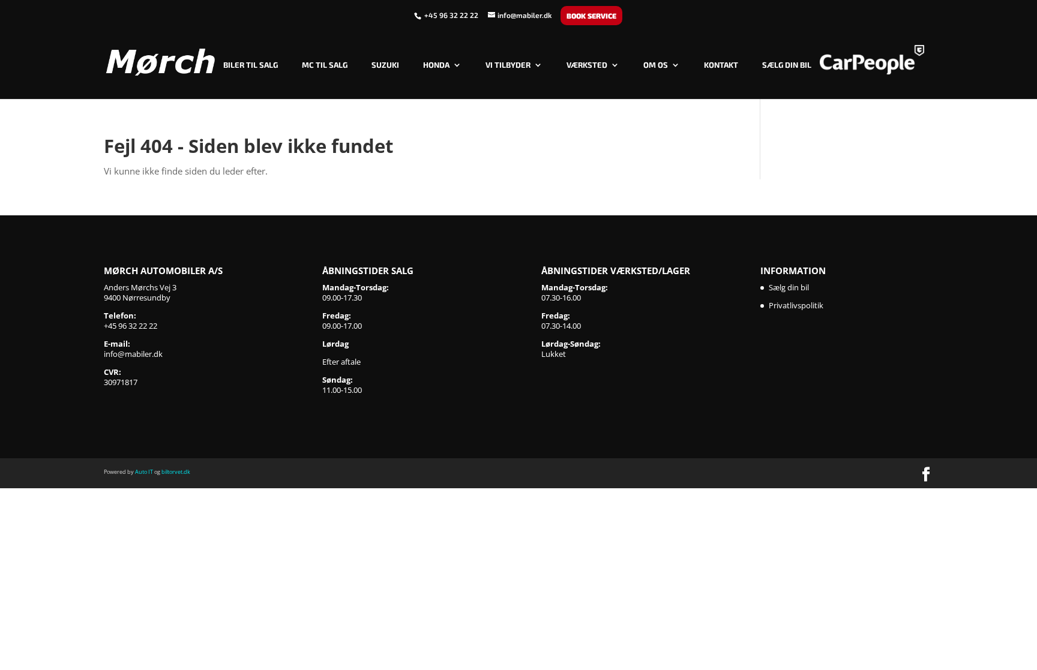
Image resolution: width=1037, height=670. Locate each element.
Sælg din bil (786, 65)
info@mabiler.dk (133, 353)
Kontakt (721, 65)
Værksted (587, 65)
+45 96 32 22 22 (452, 15)
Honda (436, 65)
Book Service (591, 15)
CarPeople (872, 60)
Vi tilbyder (508, 65)
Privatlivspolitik (796, 305)
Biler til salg (250, 65)
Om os (655, 65)
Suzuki (385, 65)
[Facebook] (926, 475)
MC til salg (324, 65)
